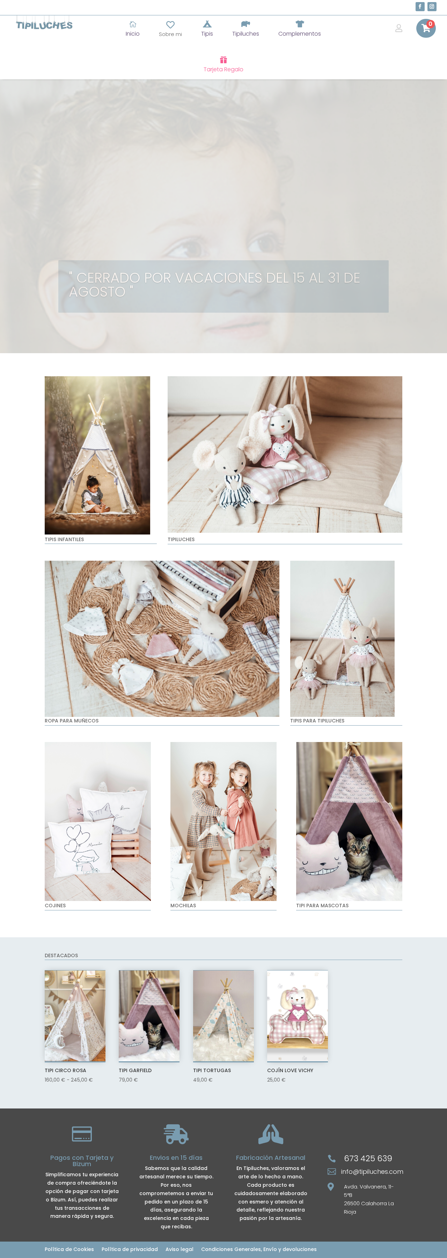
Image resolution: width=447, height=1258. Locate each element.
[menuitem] (132, 28)
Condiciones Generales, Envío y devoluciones (259, 1250)
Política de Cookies (69, 1250)
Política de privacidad (130, 1250)
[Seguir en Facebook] (420, 6)
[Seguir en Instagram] (432, 6)
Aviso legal (179, 1250)
